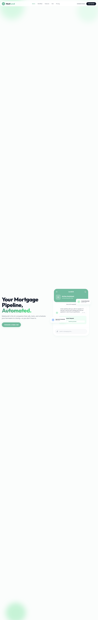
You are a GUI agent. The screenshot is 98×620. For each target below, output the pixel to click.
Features (47, 3)
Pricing (58, 3)
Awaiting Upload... (73, 321)
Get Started (91, 3)
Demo (33, 3)
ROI (53, 3)
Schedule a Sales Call (11, 325)
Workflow (40, 3)
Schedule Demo (81, 3)
